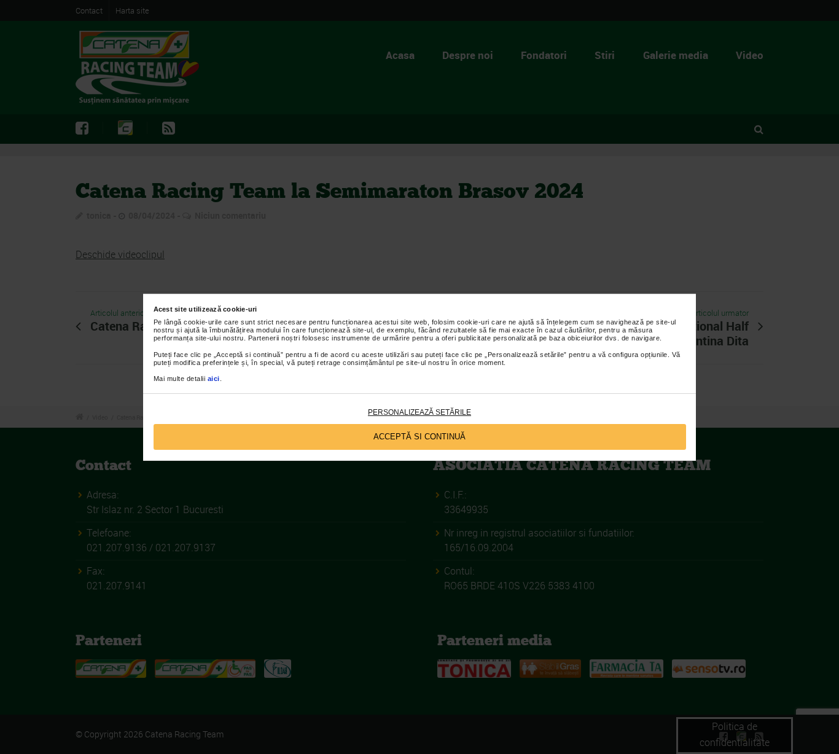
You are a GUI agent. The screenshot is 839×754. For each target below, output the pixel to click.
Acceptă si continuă (419, 436)
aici (214, 378)
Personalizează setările (419, 412)
